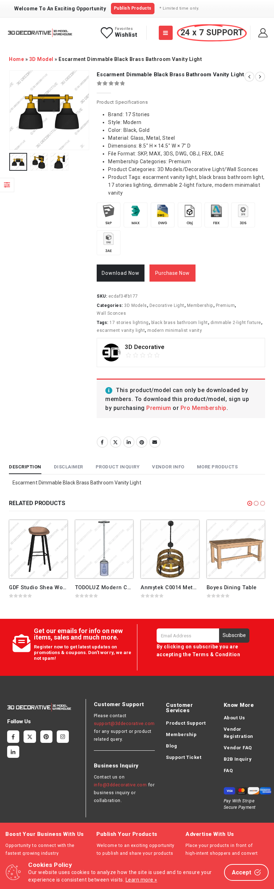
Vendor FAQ (238, 747)
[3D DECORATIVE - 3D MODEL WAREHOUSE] (40, 33)
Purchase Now (172, 273)
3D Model (41, 59)
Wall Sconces (111, 313)
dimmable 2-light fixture (235, 322)
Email (155, 442)
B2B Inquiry (238, 759)
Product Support (186, 723)
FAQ (228, 770)
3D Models (135, 305)
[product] (38, 549)
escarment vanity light (121, 330)
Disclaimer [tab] (68, 466)
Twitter (115, 442)
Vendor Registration (238, 732)
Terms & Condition (216, 654)
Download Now (120, 273)
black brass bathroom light (179, 322)
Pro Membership (204, 408)
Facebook (102, 442)
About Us (234, 717)
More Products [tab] (217, 466)
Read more (55, 531)
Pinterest (141, 442)
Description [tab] (25, 466)
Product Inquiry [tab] (118, 466)
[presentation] (17, 110)
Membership (200, 305)
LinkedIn (129, 442)
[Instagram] (63, 736)
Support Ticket (183, 757)
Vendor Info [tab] (168, 466)
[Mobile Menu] (166, 33)
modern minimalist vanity (174, 330)
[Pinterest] (46, 736)
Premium (225, 305)
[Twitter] (30, 736)
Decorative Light (166, 305)
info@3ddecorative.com (120, 784)
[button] (250, 503)
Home (16, 59)
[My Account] (263, 32)
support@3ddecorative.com (124, 723)
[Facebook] (13, 736)
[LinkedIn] (13, 752)
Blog (171, 746)
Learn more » (141, 880)
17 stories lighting (129, 322)
